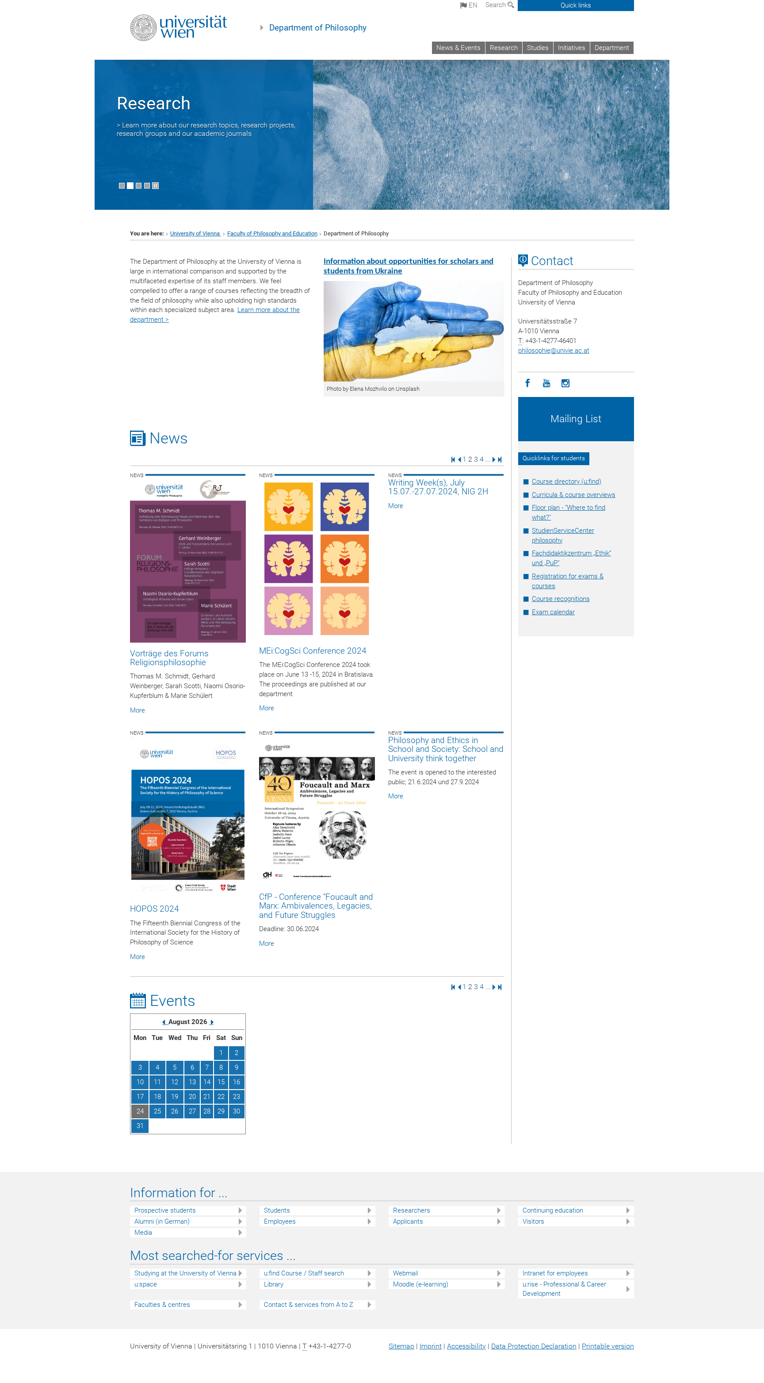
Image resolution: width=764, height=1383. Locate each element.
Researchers (411, 1210)
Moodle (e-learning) (420, 1284)
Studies (538, 48)
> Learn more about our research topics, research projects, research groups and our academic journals (206, 129)
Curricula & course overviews (573, 495)
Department (612, 48)
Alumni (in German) (162, 1221)
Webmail (405, 1273)
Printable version (608, 1346)
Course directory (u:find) (566, 481)
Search (496, 5)
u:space (145, 1284)
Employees (280, 1221)
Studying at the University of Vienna (185, 1273)
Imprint (431, 1346)
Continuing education (553, 1210)
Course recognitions (561, 599)
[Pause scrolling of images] (155, 185)
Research (504, 48)
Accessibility (466, 1346)
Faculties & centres (162, 1305)
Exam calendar (553, 612)
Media (143, 1233)
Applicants (408, 1221)
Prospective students (165, 1210)
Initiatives (571, 48)
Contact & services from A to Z (308, 1305)
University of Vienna (195, 233)
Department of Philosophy (318, 28)
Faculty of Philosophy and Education (272, 233)
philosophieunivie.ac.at (553, 350)
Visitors (533, 1221)
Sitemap (401, 1346)
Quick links (576, 5)
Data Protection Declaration (534, 1346)
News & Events (458, 48)
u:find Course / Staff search (304, 1273)
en (472, 5)
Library (273, 1284)
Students (277, 1210)
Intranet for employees (555, 1273)
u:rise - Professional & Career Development (564, 1289)
